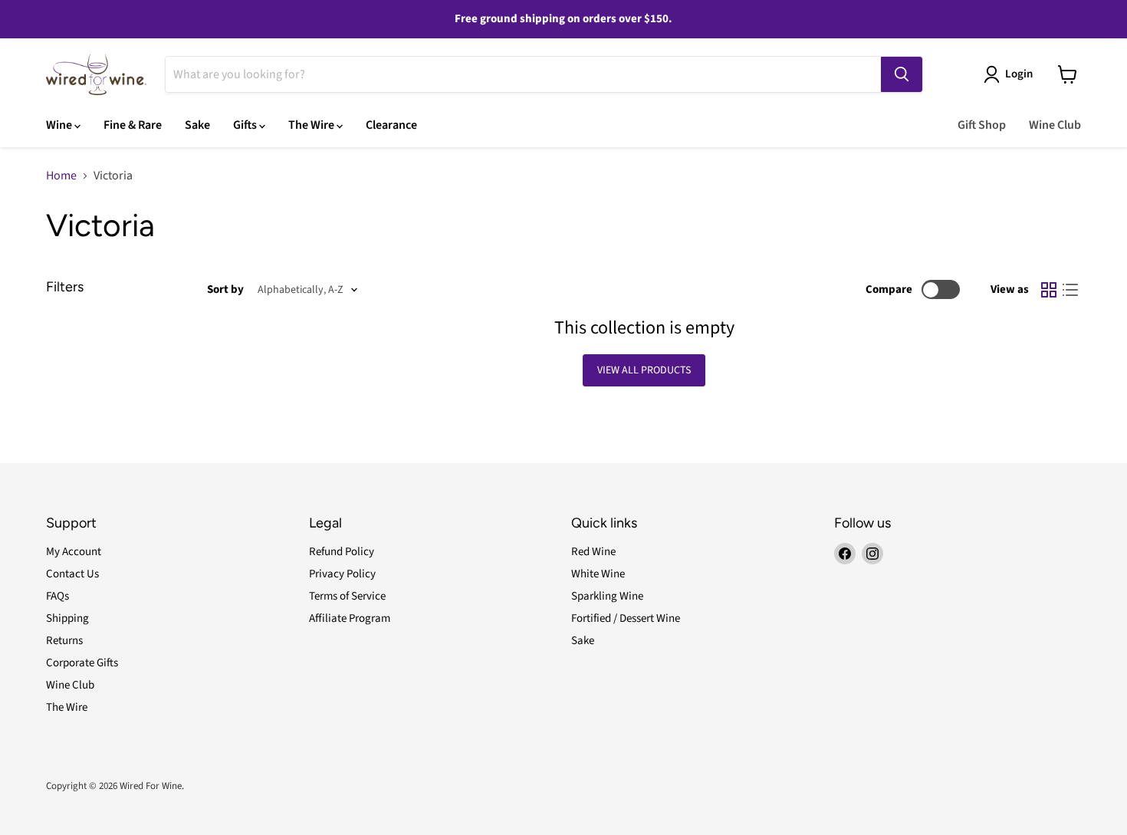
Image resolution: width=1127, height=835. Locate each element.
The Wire (312, 125)
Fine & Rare (133, 125)
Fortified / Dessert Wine (625, 618)
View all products (644, 370)
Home (61, 175)
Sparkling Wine (607, 596)
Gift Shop (982, 125)
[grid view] (1049, 290)
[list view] (1070, 290)
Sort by (225, 289)
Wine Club (1055, 125)
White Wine (598, 574)
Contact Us (72, 574)
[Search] (901, 74)
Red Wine (593, 552)
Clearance (391, 125)
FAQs (57, 596)
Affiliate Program (349, 618)
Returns (64, 641)
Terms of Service (347, 596)
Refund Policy (341, 552)
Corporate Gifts (82, 663)
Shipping (67, 618)
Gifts (246, 125)
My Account (73, 552)
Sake (197, 125)
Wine (60, 125)
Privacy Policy (342, 574)
